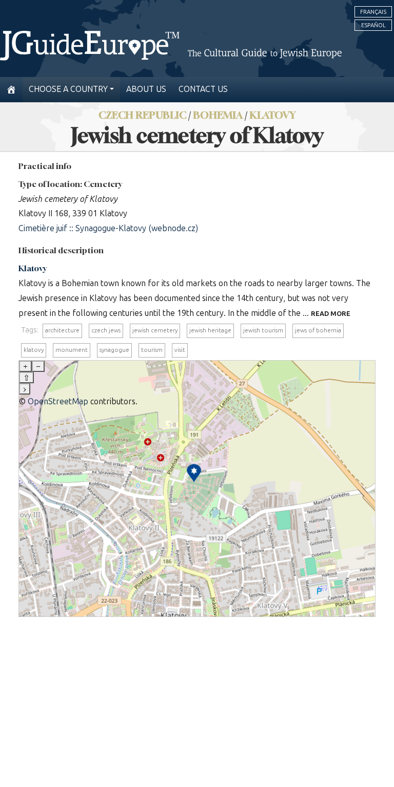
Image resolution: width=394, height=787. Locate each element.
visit (179, 349)
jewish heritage (210, 330)
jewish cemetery (155, 330)
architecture (62, 330)
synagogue (114, 349)
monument (71, 349)
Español (373, 25)
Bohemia (218, 115)
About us (146, 89)
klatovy (34, 349)
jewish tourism (263, 330)
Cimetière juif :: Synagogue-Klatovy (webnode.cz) (108, 228)
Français (373, 11)
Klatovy (272, 115)
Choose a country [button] (68, 89)
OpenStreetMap (58, 401)
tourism (152, 349)
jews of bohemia (318, 330)
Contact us (203, 89)
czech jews (106, 330)
